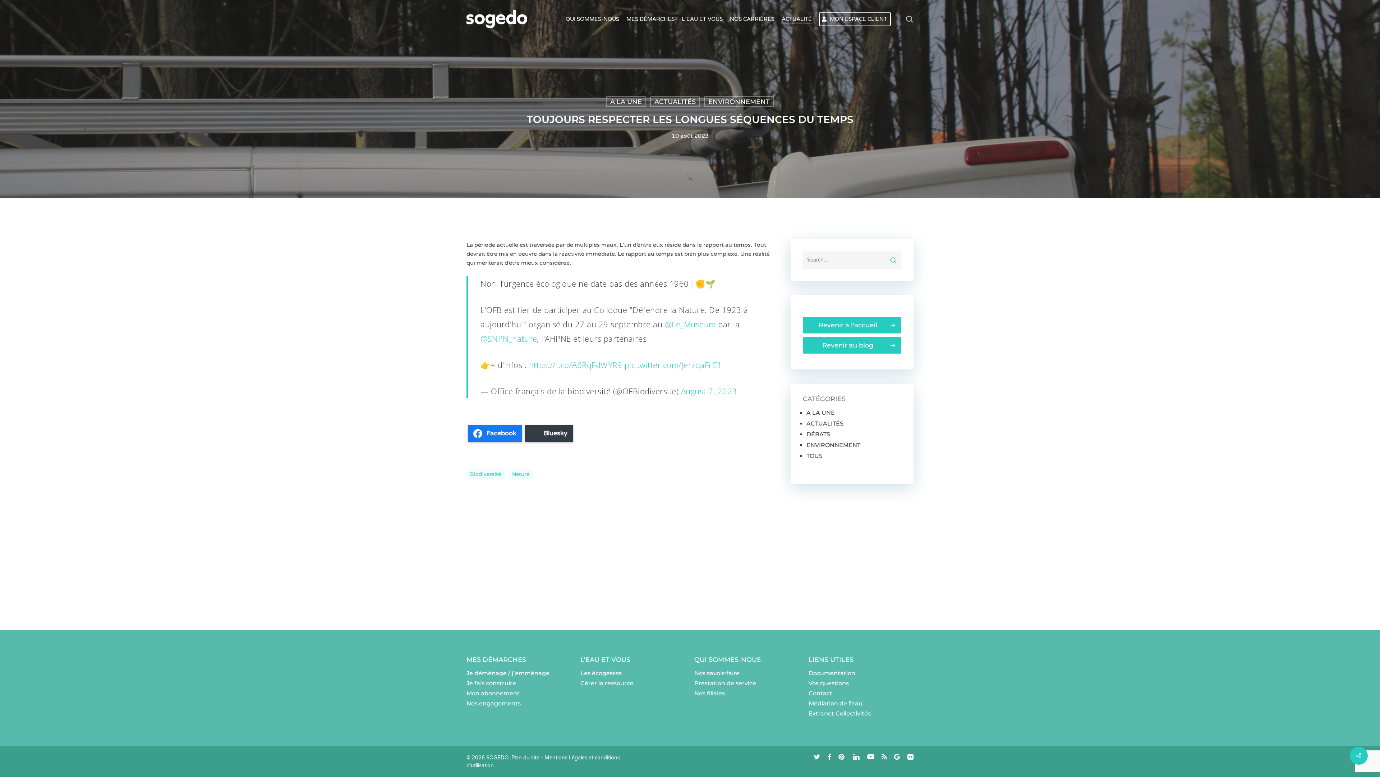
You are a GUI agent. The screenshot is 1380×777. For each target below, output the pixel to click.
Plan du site (525, 758)
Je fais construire (491, 683)
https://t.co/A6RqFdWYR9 (575, 364)
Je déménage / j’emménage (507, 673)
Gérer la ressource (607, 683)
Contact (820, 693)
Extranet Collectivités (840, 713)
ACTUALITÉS (675, 102)
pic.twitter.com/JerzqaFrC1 (673, 364)
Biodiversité (485, 474)
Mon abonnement (493, 693)
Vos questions (829, 683)
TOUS (814, 456)
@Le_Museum (690, 324)
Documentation (832, 673)
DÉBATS (818, 434)
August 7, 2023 (709, 391)
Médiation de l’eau (835, 703)
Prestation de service (725, 683)
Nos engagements (493, 703)
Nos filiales (709, 693)
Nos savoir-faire (717, 673)
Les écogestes (601, 673)
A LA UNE (626, 102)
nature (521, 474)
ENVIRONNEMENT (739, 102)
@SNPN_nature (508, 338)
